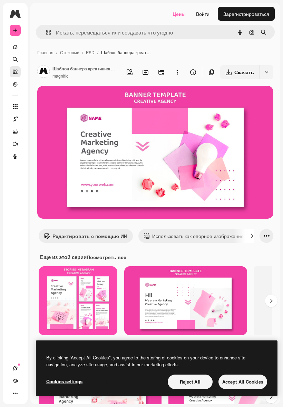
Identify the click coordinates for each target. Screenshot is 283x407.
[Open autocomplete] (45, 32)
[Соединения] (15, 368)
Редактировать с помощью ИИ (89, 235)
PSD (90, 52)
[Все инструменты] (15, 106)
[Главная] (15, 46)
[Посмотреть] (15, 84)
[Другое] (15, 393)
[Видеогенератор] (15, 143)
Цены (179, 13)
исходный (83, 99)
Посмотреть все (106, 257)
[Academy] (15, 380)
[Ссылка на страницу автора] (43, 72)
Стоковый (69, 52)
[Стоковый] (15, 71)
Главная (45, 52)
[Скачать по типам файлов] (266, 72)
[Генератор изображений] (15, 131)
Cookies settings (64, 381)
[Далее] (252, 236)
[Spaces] (15, 119)
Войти (202, 13)
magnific (60, 76)
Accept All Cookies (242, 381)
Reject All (190, 381)
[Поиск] (15, 59)
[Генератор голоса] (15, 156)
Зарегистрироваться (246, 13)
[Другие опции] (177, 72)
